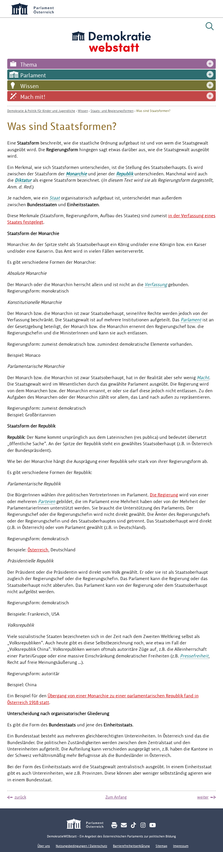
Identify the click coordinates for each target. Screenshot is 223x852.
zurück (20, 797)
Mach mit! (32, 97)
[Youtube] (152, 825)
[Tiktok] (133, 825)
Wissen (29, 86)
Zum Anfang (116, 797)
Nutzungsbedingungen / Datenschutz (81, 846)
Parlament (33, 75)
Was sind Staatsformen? (153, 111)
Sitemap (161, 846)
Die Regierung (164, 495)
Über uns (43, 846)
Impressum (180, 846)
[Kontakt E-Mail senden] (123, 825)
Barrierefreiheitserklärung (131, 846)
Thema (28, 64)
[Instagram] (143, 825)
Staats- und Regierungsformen (112, 111)
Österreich (38, 549)
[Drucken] (114, 825)
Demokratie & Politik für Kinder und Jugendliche (41, 111)
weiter (202, 797)
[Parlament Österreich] (88, 824)
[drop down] (210, 64)
